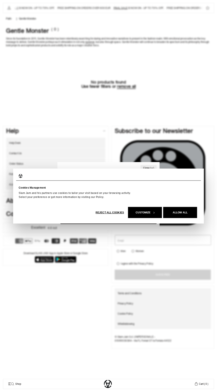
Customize (143, 212)
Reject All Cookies (110, 212)
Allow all (180, 212)
